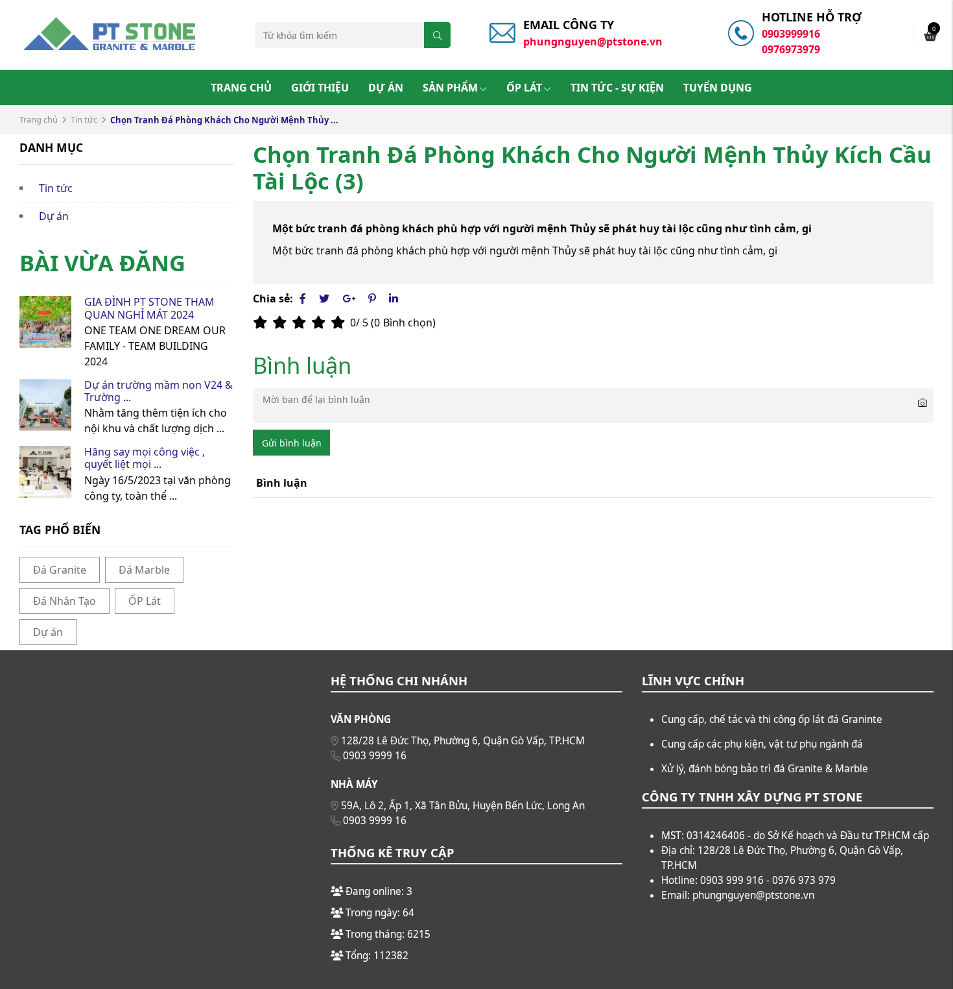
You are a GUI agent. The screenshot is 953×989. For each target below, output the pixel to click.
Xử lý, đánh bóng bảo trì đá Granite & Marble (764, 768)
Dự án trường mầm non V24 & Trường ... (158, 391)
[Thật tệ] (262, 322)
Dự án (385, 87)
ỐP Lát (524, 87)
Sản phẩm (450, 87)
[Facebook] (303, 298)
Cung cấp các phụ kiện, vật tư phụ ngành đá (762, 744)
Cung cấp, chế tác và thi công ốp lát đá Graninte (771, 719)
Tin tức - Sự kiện (617, 87)
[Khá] (301, 322)
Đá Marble (144, 570)
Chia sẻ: (273, 298)
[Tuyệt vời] (340, 322)
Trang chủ (241, 87)
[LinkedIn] (393, 298)
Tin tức (84, 119)
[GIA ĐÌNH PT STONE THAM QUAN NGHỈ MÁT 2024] (45, 322)
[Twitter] (324, 298)
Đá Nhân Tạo (64, 601)
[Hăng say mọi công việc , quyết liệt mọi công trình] (45, 472)
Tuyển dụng (717, 87)
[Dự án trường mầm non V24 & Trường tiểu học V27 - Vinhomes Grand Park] (45, 405)
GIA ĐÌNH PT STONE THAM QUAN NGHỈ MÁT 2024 (149, 308)
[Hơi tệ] (282, 322)
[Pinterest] (372, 298)
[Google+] (348, 298)
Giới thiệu (320, 87)
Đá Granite (59, 570)
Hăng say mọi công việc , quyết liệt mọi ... (144, 458)
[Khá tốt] (321, 322)
